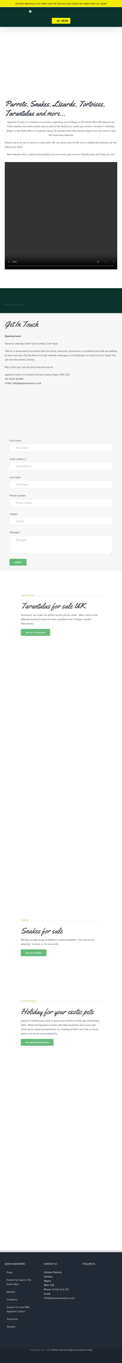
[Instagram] (88, 1272)
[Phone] (97, 1272)
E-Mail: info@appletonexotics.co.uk (23, 383)
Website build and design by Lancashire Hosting (71, 1350)
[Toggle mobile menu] (116, 13)
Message (15, 532)
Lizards (64, 104)
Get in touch (13, 154)
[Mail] (92, 1272)
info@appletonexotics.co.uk (59, 1298)
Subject (14, 514)
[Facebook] (84, 1272)
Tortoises (90, 104)
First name (16, 440)
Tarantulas (19, 113)
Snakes (39, 104)
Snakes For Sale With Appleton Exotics (18, 1309)
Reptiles (11, 1291)
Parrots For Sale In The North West (19, 1282)
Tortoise (11, 1326)
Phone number (18, 495)
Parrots (16, 104)
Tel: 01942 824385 (14, 378)
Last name (15, 477)
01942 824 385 (60, 1289)
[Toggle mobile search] (110, 13)
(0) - (62, 20)
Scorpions (12, 1299)
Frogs (10, 1272)
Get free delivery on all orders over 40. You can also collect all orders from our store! (61, 3)
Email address (18, 459)
